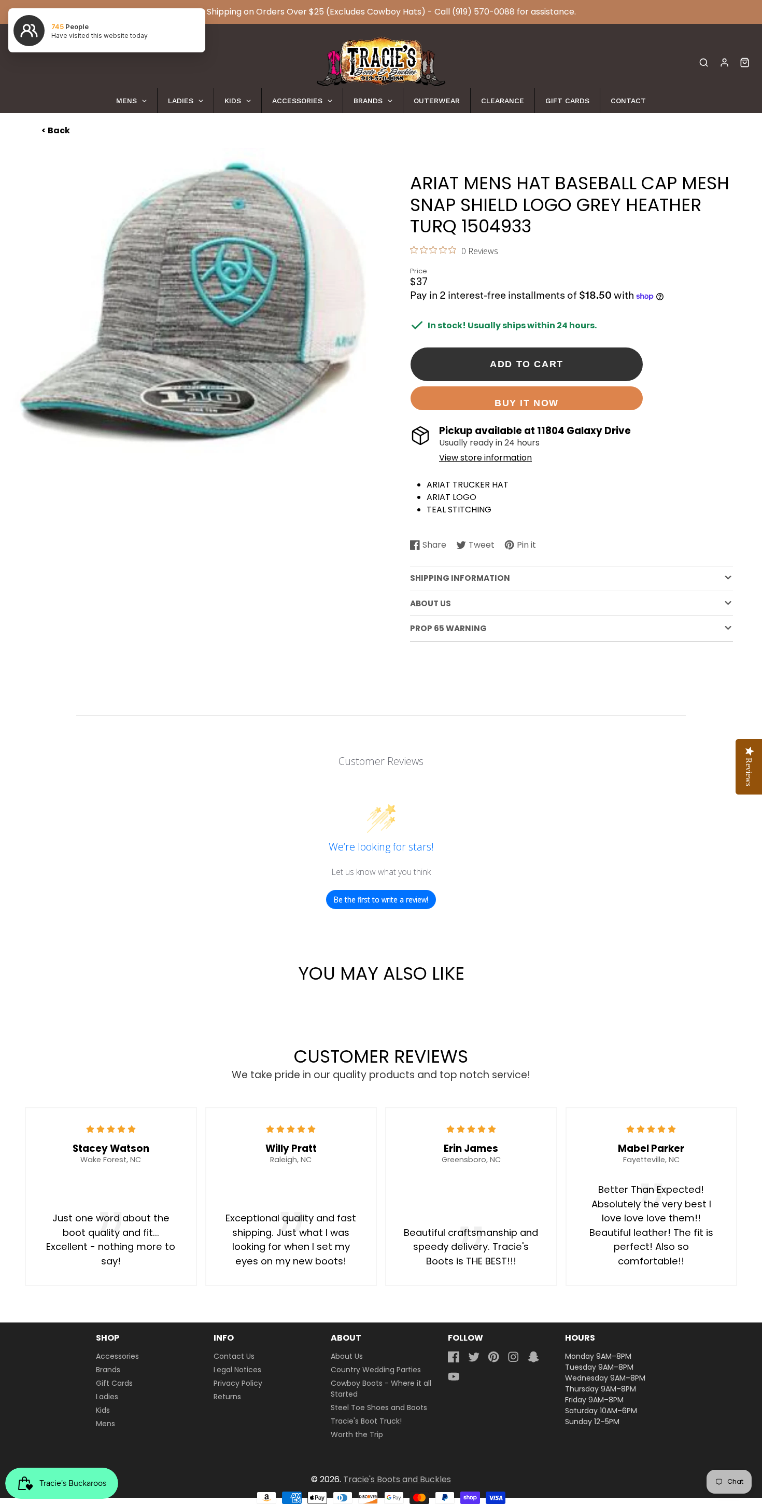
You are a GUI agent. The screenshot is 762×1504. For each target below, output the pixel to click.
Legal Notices (237, 1369)
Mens (105, 1423)
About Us (347, 1356)
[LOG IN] (724, 62)
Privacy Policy (238, 1383)
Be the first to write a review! (381, 899)
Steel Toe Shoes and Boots (379, 1407)
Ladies (107, 1396)
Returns (227, 1396)
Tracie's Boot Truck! (366, 1421)
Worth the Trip (357, 1434)
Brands (108, 1369)
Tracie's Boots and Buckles (397, 1479)
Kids (103, 1410)
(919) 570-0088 (483, 12)
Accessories (117, 1356)
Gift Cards (114, 1383)
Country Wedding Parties (376, 1369)
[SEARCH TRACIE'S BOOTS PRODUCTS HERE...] (704, 62)
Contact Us (234, 1356)
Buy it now (527, 402)
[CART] (745, 62)
